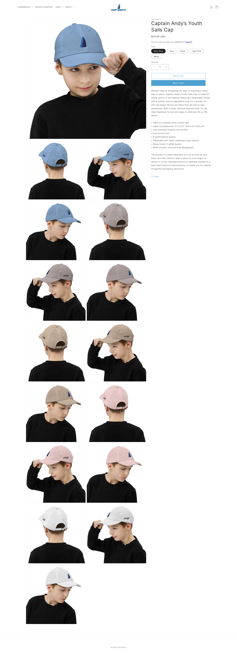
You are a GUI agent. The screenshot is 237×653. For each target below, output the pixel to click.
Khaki (182, 51)
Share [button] (156, 176)
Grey (172, 51)
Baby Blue (158, 51)
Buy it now (178, 83)
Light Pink (196, 51)
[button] (25, 7)
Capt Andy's (121, 647)
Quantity (154, 62)
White (156, 57)
